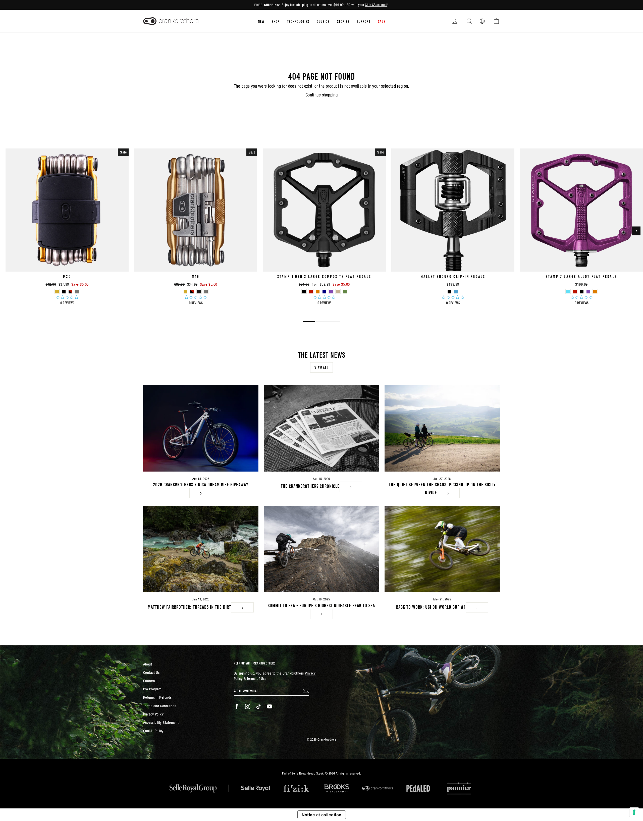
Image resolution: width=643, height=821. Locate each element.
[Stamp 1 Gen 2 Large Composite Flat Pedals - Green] (344, 291)
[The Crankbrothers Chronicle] (321, 428)
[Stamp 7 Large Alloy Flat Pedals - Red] (574, 291)
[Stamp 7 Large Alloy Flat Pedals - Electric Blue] (568, 291)
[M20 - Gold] (57, 291)
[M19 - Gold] (185, 291)
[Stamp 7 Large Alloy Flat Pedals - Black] (581, 291)
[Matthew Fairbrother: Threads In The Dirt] (200, 549)
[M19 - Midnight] (199, 291)
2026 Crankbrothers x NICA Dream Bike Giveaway (200, 484)
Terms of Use (256, 678)
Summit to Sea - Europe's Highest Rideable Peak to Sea (321, 604)
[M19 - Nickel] (205, 291)
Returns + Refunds (157, 697)
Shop (276, 21)
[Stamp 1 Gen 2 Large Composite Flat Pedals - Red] (310, 291)
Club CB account (376, 5)
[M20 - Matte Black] (63, 291)
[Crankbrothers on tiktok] (258, 706)
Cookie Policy (153, 731)
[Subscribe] (306, 690)
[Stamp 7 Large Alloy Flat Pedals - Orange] (595, 291)
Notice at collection (322, 814)
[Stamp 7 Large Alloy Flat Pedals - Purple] (588, 291)
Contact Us (151, 672)
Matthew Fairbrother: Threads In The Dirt (189, 606)
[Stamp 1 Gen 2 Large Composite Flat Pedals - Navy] (324, 291)
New (261, 21)
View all (321, 367)
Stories (343, 21)
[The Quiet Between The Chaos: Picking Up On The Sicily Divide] (442, 428)
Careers (149, 681)
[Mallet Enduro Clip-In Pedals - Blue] (456, 291)
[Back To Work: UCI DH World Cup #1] (442, 549)
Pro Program (152, 689)
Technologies (298, 21)
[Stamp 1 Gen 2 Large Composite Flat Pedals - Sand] (338, 291)
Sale (381, 21)
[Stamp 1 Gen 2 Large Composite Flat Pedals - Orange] (317, 291)
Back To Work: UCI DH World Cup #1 (431, 606)
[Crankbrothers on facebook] (237, 706)
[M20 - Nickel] (77, 291)
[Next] (636, 230)
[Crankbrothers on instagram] (248, 706)
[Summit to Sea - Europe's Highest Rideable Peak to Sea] (321, 549)
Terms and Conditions (159, 706)
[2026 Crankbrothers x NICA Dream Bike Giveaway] (200, 428)
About (147, 664)
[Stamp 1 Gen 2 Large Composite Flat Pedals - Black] (304, 291)
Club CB (323, 21)
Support (363, 21)
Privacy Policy (153, 714)
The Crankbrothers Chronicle (310, 485)
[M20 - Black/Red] (70, 291)
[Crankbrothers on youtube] (269, 706)
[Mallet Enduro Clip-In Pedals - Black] (449, 291)
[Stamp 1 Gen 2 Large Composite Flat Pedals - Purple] (331, 291)
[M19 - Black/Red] (192, 291)
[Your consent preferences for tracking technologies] (634, 812)
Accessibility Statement (161, 722)
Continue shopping (321, 94)
